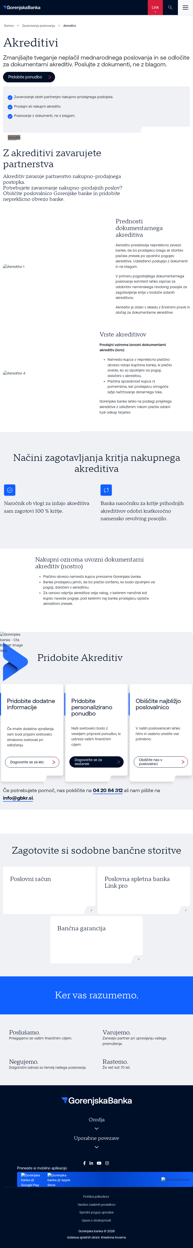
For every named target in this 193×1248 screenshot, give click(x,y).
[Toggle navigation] (185, 7)
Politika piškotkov (96, 1196)
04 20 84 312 (108, 790)
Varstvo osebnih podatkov (96, 1204)
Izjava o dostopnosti (96, 1220)
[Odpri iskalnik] (170, 7)
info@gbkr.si (18, 798)
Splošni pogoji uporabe (96, 1212)
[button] (29, 77)
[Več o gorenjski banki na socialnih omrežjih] (84, 1163)
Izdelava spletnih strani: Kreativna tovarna (96, 1237)
